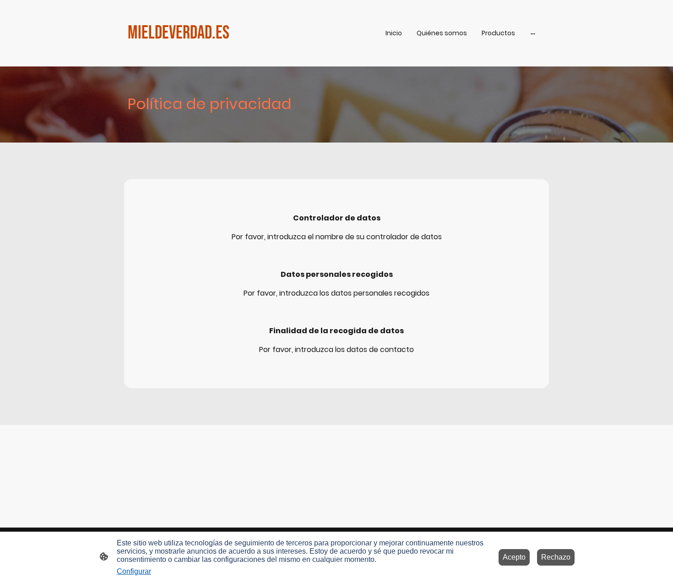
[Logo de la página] (195, 55)
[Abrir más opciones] (533, 33)
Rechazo (555, 557)
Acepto (514, 557)
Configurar (134, 571)
